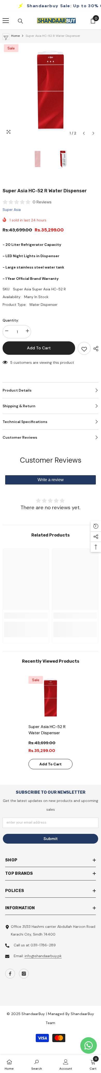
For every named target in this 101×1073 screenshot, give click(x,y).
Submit (51, 838)
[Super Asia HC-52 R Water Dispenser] (50, 698)
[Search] (20, 21)
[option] (50, 90)
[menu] (6, 21)
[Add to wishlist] (84, 348)
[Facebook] (10, 974)
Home (15, 36)
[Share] (94, 348)
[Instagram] (24, 974)
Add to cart (39, 348)
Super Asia (12, 209)
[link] (26, 615)
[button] (83, 133)
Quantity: (11, 320)
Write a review (51, 480)
